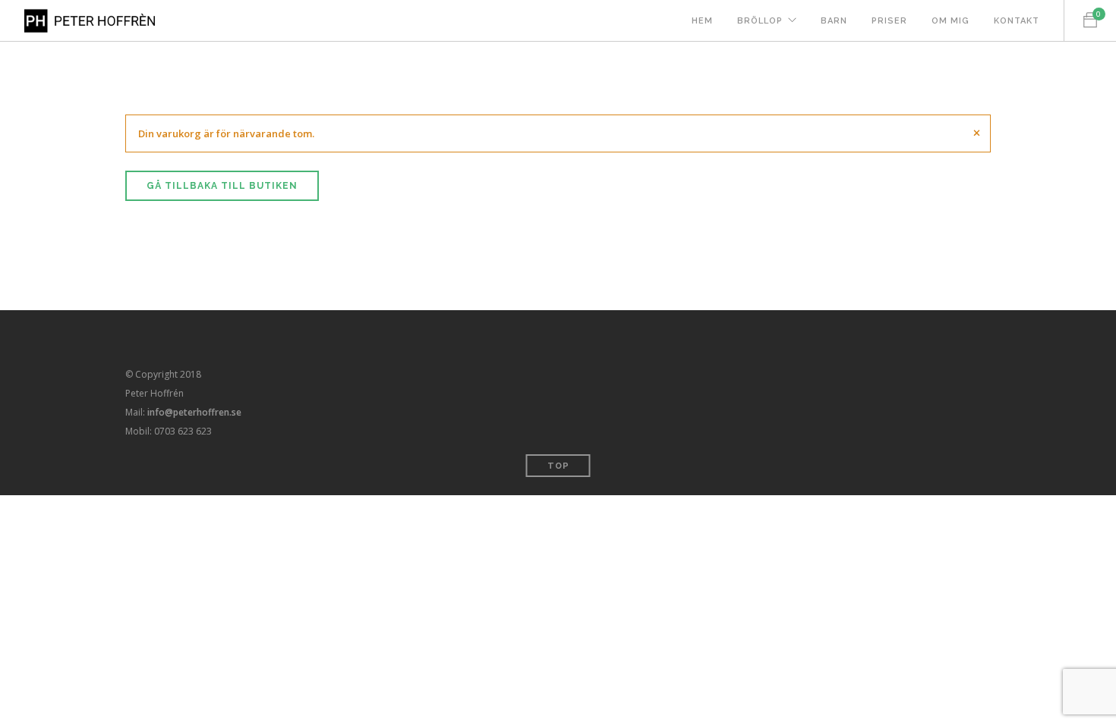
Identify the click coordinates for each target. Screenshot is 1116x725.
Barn (834, 21)
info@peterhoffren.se (194, 412)
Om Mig (950, 21)
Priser (889, 21)
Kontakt (1016, 21)
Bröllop (760, 21)
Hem (702, 21)
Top (558, 466)
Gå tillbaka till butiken (222, 185)
